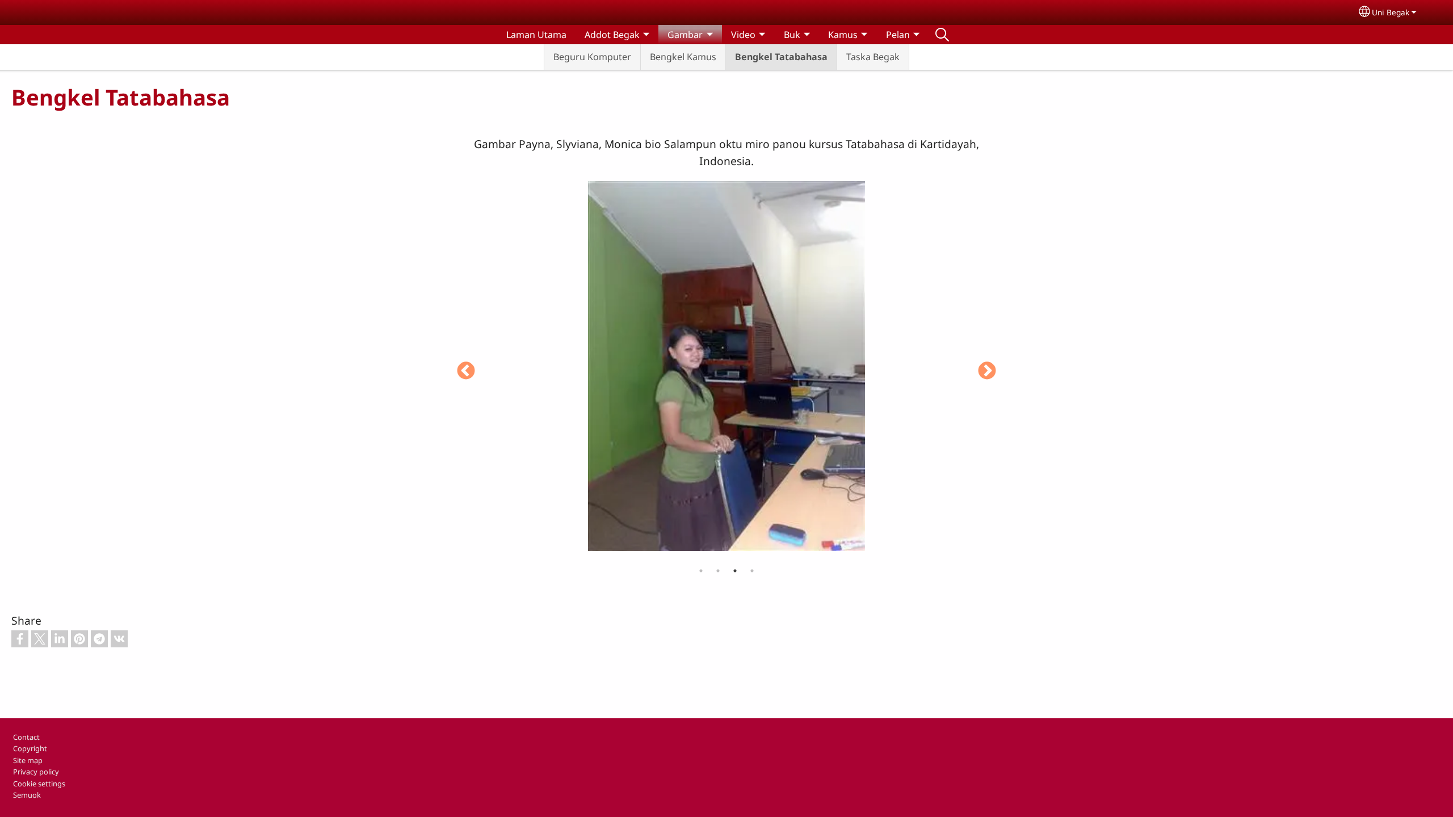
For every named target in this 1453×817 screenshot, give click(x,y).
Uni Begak (1390, 12)
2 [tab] (718, 570)
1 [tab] (701, 570)
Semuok (27, 795)
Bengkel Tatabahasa (781, 56)
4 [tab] (752, 570)
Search (942, 34)
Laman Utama (536, 34)
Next (987, 372)
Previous (466, 372)
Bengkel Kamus (683, 56)
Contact (26, 737)
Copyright (30, 748)
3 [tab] (735, 570)
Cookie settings (39, 783)
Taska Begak (873, 56)
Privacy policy (36, 772)
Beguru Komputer (592, 56)
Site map (28, 760)
